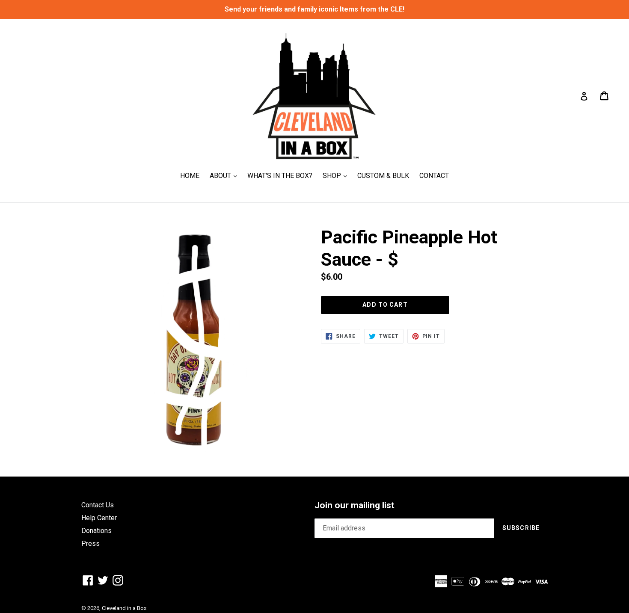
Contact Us (97, 505)
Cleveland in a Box (124, 608)
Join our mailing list (354, 505)
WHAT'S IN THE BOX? (279, 176)
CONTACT (434, 176)
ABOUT (225, 175)
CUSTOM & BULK (383, 176)
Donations (96, 531)
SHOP (337, 175)
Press (90, 543)
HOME (189, 176)
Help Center (99, 518)
